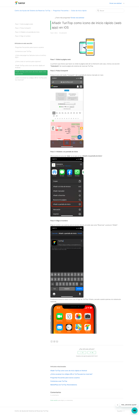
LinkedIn (57, 341)
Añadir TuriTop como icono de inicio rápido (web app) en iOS (30, 73)
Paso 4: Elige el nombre (22, 36)
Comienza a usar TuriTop (23, 51)
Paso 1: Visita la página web (24, 24)
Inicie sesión (54, 400)
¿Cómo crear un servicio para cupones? (28, 61)
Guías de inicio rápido (79, 10)
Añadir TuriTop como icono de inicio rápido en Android (30, 67)
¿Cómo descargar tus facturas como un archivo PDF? (30, 56)
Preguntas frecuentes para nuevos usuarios (29, 47)
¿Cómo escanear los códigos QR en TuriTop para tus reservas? (31, 79)
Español (120, 411)
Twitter (54, 341)
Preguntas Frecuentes (61, 10)
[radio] (82, 352)
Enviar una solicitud (116, 3)
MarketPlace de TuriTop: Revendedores (63, 385)
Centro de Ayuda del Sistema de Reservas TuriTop (32, 10)
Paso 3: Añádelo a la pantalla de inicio (27, 32)
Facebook (51, 341)
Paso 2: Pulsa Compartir (23, 28)
